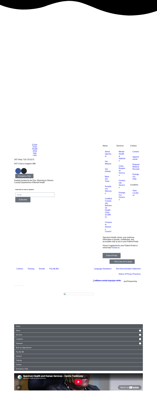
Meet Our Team (107, 179)
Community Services (122, 184)
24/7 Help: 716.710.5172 (24, 159)
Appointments (136, 158)
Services (120, 146)
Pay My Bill (54, 269)
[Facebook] (18, 171)
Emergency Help (136, 176)
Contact (133, 146)
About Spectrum (108, 154)
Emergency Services (122, 196)
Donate (42, 269)
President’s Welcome (108, 189)
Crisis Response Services (122, 170)
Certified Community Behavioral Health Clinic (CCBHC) (108, 208)
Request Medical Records (136, 166)
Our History (108, 170)
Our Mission (108, 162)
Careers (19, 269)
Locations (134, 185)
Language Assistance (102, 269)
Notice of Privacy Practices (130, 274)
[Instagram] (24, 171)
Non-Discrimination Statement (128, 269)
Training (31, 269)
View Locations (135, 193)
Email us (115, 248)
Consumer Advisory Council (108, 226)
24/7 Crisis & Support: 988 (25, 164)
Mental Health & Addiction (122, 156)
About (105, 146)
